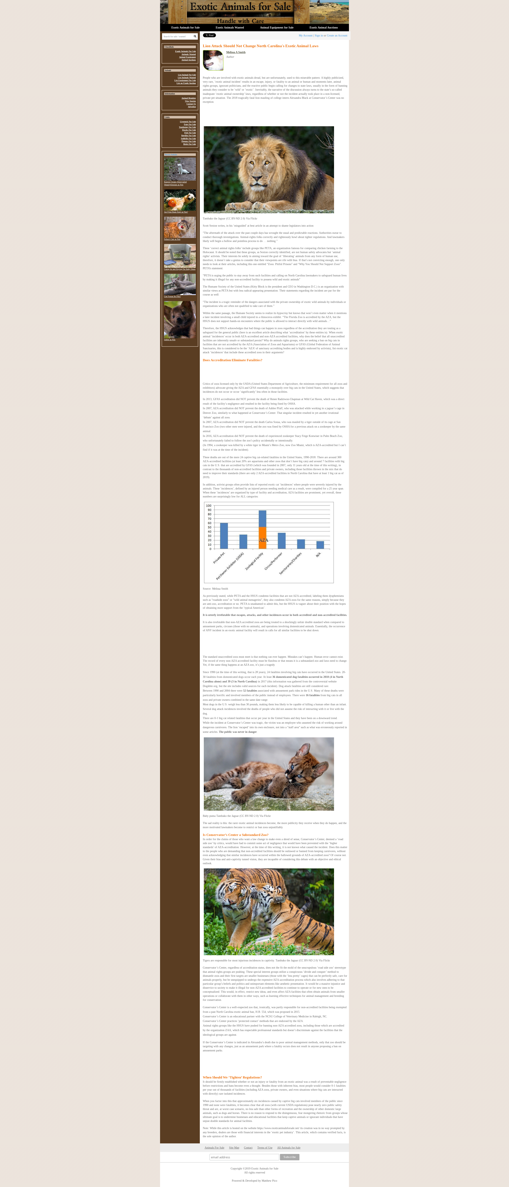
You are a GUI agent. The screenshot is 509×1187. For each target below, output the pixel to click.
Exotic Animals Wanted (230, 27)
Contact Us (191, 104)
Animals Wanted (189, 54)
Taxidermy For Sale (187, 127)
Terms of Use (264, 1147)
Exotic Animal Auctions (324, 27)
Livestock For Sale (188, 121)
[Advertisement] (180, 409)
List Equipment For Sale (185, 80)
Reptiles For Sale (188, 135)
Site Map (234, 1147)
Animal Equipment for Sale (276, 27)
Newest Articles (171, 155)
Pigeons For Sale (189, 141)
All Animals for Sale (288, 1147)
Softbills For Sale (188, 138)
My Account (306, 35)
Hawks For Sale (189, 130)
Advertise (192, 107)
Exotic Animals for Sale (185, 27)
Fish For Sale (190, 133)
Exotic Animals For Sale (185, 51)
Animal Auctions (189, 60)
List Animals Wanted (187, 77)
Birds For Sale (189, 144)
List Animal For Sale (187, 75)
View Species (190, 101)
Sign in (319, 35)
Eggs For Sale (190, 124)
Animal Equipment (187, 57)
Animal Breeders (189, 98)
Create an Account (337, 35)
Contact (248, 1147)
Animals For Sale (214, 1147)
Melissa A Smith (236, 52)
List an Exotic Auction (186, 83)
